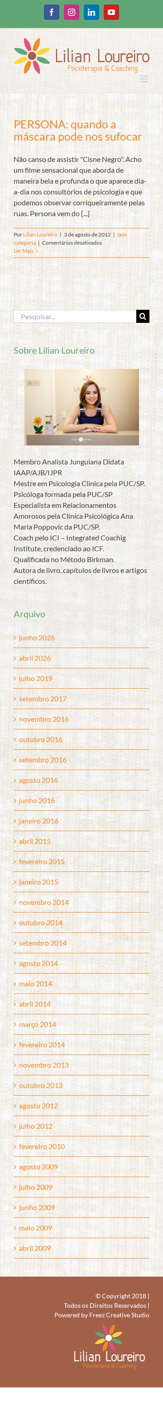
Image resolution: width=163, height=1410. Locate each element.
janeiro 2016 (38, 820)
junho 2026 (37, 637)
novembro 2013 (44, 1064)
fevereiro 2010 (42, 1146)
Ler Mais (24, 250)
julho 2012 (36, 1125)
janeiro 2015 (38, 881)
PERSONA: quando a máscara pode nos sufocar (78, 130)
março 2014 (37, 1024)
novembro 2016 (44, 718)
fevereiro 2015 (42, 861)
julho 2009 (36, 1187)
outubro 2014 (40, 922)
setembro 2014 (43, 942)
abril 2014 (35, 1003)
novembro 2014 (44, 902)
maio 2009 (35, 1227)
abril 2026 (35, 657)
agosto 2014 (38, 963)
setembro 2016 (43, 759)
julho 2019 (36, 678)
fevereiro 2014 (42, 1044)
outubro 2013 (40, 1085)
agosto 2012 (38, 1105)
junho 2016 (37, 800)
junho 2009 (37, 1207)
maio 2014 (35, 983)
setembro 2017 (43, 698)
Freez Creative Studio (119, 1315)
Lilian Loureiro (40, 234)
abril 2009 (35, 1248)
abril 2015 (35, 841)
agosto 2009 (38, 1166)
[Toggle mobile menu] (144, 79)
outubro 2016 (40, 739)
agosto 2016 (38, 780)
